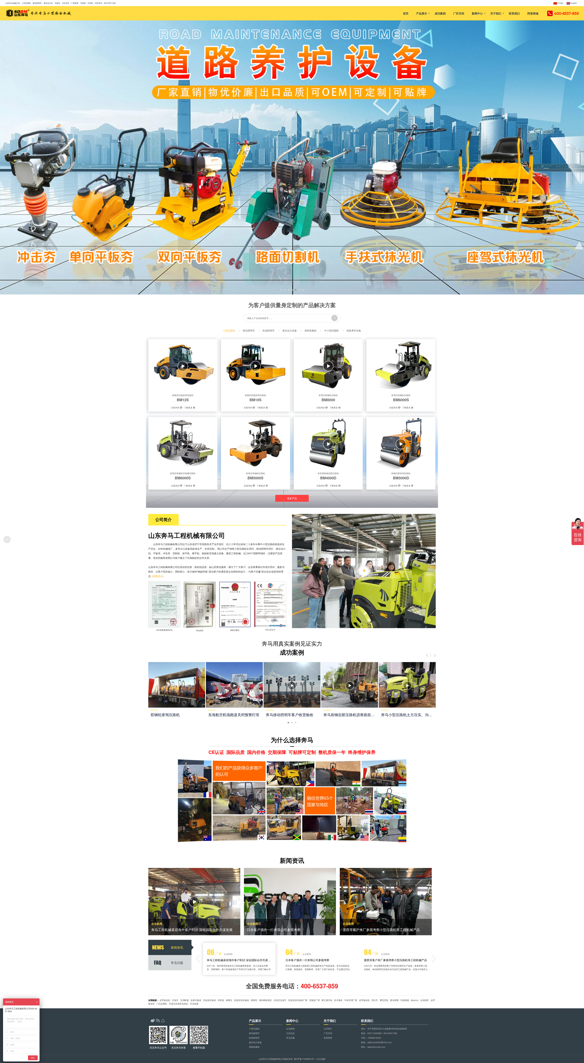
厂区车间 (458, 13)
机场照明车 (268, 330)
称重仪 (229, 1000)
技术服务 (338, 1000)
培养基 (221, 1000)
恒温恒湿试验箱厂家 (297, 1000)
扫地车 (175, 1000)
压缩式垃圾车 (280, 1000)
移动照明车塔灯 (264, 548)
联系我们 (514, 13)
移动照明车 (249, 330)
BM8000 (328, 398)
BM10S (255, 398)
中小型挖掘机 (331, 330)
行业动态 (290, 1033)
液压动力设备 (289, 330)
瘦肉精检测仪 (265, 1000)
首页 (405, 13)
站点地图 (321, 1058)
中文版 (560, 3)
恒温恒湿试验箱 (241, 1000)
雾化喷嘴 (394, 1000)
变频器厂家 (314, 1000)
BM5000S (255, 476)
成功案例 (440, 13)
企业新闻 (290, 1028)
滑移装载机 (310, 330)
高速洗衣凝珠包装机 (178, 1003)
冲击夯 (166, 553)
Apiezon (415, 1000)
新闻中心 (477, 13)
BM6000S (400, 398)
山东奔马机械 (10, 3)
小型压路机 (229, 330)
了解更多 (188, 407)
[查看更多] (158, 576)
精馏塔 (254, 1000)
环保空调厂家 (350, 1000)
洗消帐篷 (184, 1000)
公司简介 (328, 1028)
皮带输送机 (165, 1000)
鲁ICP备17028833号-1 (305, 1058)
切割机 (176, 553)
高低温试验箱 (209, 1000)
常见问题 (290, 1037)
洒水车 (375, 1000)
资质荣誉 (328, 1037)
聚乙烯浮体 (327, 1000)
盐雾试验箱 (196, 1000)
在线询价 (175, 407)
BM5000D (400, 476)
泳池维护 (424, 1000)
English (573, 3)
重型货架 (384, 1000)
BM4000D (328, 476)
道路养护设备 (353, 330)
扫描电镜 (404, 1000)
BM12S (182, 398)
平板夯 (156, 553)
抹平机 (186, 553)
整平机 (195, 553)
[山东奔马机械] (38, 13)
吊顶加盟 (194, 1003)
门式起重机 (161, 1003)
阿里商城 (532, 13)
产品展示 (421, 13)
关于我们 (495, 13)
